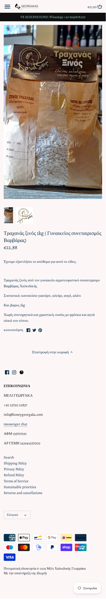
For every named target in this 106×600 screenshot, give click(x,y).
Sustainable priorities (20, 487)
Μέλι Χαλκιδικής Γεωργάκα (66, 568)
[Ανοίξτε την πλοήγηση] (7, 6)
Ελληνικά (12, 515)
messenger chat (15, 424)
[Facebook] (7, 372)
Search (9, 457)
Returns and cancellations (23, 492)
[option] (8, 215)
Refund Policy (14, 475)
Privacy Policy (14, 469)
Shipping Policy (15, 463)
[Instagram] (14, 372)
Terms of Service (16, 481)
